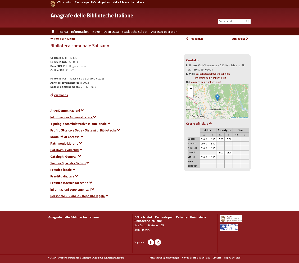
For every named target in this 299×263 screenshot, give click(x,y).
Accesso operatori (164, 31)
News (96, 31)
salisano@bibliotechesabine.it (213, 74)
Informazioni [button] (80, 31)
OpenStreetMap (243, 117)
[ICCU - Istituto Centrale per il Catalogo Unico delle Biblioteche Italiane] (53, 4)
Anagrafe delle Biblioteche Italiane (92, 15)
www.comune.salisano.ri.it (206, 82)
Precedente (196, 39)
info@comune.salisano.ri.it (210, 78)
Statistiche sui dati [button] (135, 31)
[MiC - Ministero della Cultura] (235, 227)
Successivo (239, 38)
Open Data (111, 31)
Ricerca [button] (62, 31)
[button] (217, 97)
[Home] (50, 31)
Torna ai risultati (64, 38)
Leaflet (234, 117)
